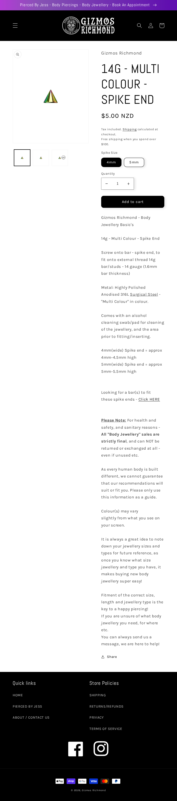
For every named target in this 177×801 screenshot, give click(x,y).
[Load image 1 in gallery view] (22, 158)
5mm (134, 162)
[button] (15, 25)
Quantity (108, 174)
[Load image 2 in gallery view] (41, 158)
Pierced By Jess (27, 706)
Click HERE (149, 399)
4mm (111, 162)
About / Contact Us (31, 717)
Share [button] (112, 657)
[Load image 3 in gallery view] (60, 158)
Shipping (130, 129)
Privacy (96, 717)
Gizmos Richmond (94, 790)
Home (18, 695)
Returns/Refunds (106, 706)
